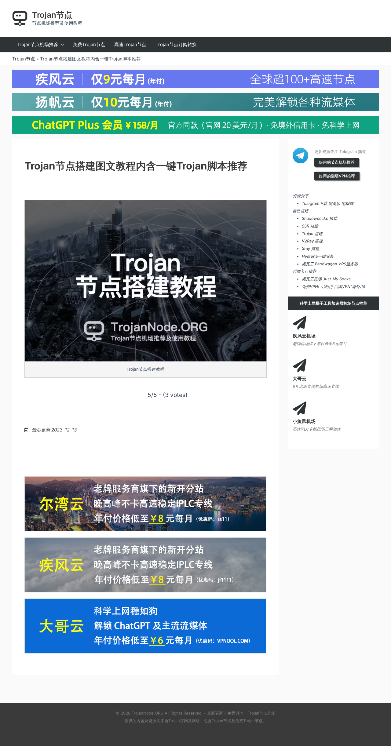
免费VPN (310, 286)
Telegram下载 (314, 203)
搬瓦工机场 (312, 278)
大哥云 (299, 378)
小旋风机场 (304, 421)
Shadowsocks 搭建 (319, 218)
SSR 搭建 (310, 226)
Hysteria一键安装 (318, 256)
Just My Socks (337, 278)
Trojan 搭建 (312, 233)
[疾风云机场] (299, 323)
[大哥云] (299, 366)
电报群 (347, 203)
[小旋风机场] (299, 408)
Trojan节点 (52, 15)
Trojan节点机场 (261, 713)
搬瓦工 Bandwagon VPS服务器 (330, 263)
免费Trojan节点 (249, 720)
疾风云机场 (304, 336)
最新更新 (215, 713)
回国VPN (342, 286)
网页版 (334, 203)
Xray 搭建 (310, 248)
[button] (61, 44)
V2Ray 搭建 (312, 240)
